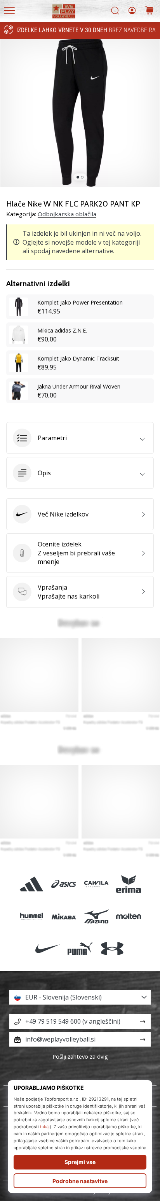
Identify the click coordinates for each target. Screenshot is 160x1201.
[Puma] (80, 948)
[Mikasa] (64, 916)
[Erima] (128, 884)
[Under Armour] (112, 948)
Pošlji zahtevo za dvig (80, 1056)
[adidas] (32, 884)
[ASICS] (64, 884)
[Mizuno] (96, 916)
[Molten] (128, 916)
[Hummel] (32, 916)
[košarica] (149, 11)
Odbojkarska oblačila (67, 214)
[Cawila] (96, 884)
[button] (80, 437)
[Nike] (47, 948)
